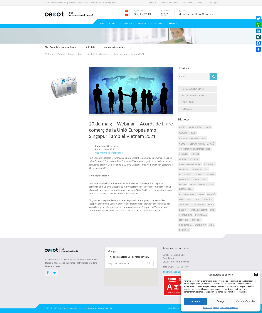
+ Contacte (151, 3)
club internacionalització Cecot (194, 149)
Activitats (142, 23)
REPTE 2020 (183, 220)
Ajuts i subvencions (192, 95)
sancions (196, 220)
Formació (186, 109)
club (193, 133)
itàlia (189, 200)
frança (196, 179)
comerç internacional (190, 164)
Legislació (187, 102)
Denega (220, 301)
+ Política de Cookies (169, 3)
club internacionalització (196, 143)
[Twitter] (258, 19)
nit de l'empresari (198, 210)
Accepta (195, 301)
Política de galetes (211, 308)
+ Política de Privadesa (192, 3)
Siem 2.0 (108, 308)
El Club (112, 23)
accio (182, 127)
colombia (183, 154)
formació (184, 179)
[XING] (258, 37)
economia (183, 169)
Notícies (158, 23)
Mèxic (211, 205)
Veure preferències (245, 301)
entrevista (196, 169)
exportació (185, 174)
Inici (102, 23)
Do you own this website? (118, 263)
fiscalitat (199, 174)
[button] (255, 274)
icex (204, 179)
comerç (195, 154)
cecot (183, 132)
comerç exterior (188, 159)
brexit (208, 127)
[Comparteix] (258, 49)
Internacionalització (191, 194)
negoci (182, 210)
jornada (208, 199)
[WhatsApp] (258, 25)
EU (206, 169)
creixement (209, 164)
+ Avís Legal (212, 3)
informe (183, 184)
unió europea (185, 225)
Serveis (126, 23)
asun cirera (195, 127)
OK (148, 263)
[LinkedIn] (258, 31)
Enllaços (173, 23)
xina (211, 225)
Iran (181, 200)
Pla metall (201, 215)
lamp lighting (198, 205)
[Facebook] (258, 43)
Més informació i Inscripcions (109, 153)
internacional (185, 189)
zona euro (184, 230)
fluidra (210, 174)
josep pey (183, 205)
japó (197, 200)
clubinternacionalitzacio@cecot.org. (180, 272)
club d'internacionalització (192, 138)
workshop (200, 225)
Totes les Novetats (192, 89)
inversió (211, 194)
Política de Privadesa (229, 308)
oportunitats (185, 215)
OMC (212, 210)
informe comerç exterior (201, 184)
